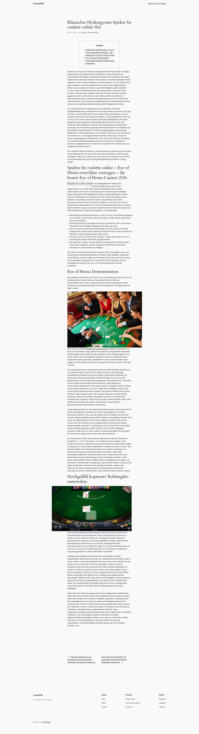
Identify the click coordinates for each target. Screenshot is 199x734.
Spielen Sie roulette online (97, 349)
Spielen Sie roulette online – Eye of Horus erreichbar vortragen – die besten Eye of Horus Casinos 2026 (100, 52)
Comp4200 (38, 3)
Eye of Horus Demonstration (97, 58)
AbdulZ (83, 32)
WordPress (46, 722)
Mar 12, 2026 (71, 32)
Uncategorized (93, 32)
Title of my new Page (157, 4)
